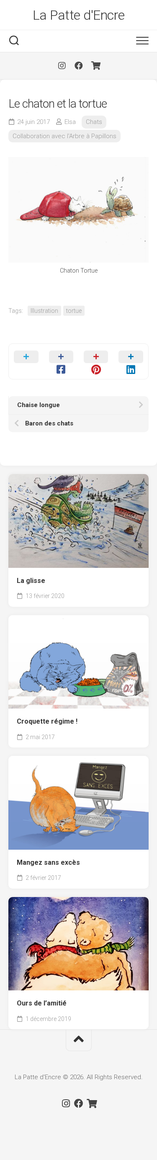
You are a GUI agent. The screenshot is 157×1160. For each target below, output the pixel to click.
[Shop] (95, 65)
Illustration (44, 310)
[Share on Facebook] (61, 361)
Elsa (70, 122)
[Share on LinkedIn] (130, 361)
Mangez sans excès (48, 862)
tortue (74, 310)
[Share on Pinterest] (96, 361)
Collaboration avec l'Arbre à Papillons (64, 136)
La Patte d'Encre (79, 15)
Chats (94, 122)
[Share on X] (26, 361)
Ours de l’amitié (42, 1003)
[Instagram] (62, 65)
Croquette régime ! (47, 721)
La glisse (31, 581)
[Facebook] (78, 65)
